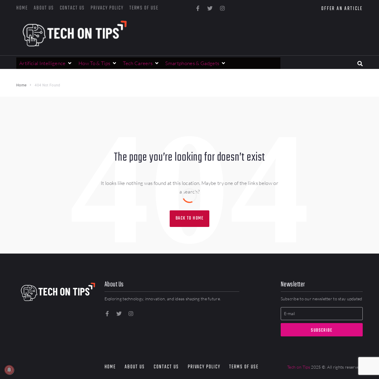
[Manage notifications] (9, 370)
